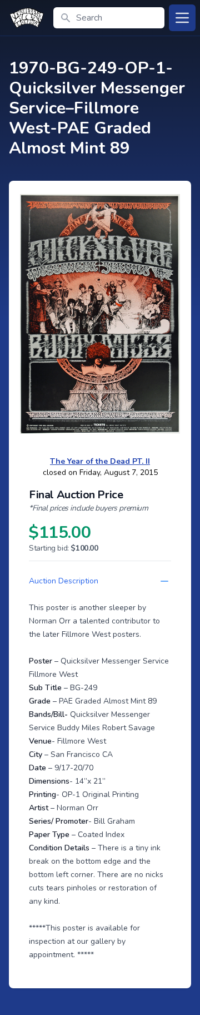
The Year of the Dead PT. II (100, 461)
